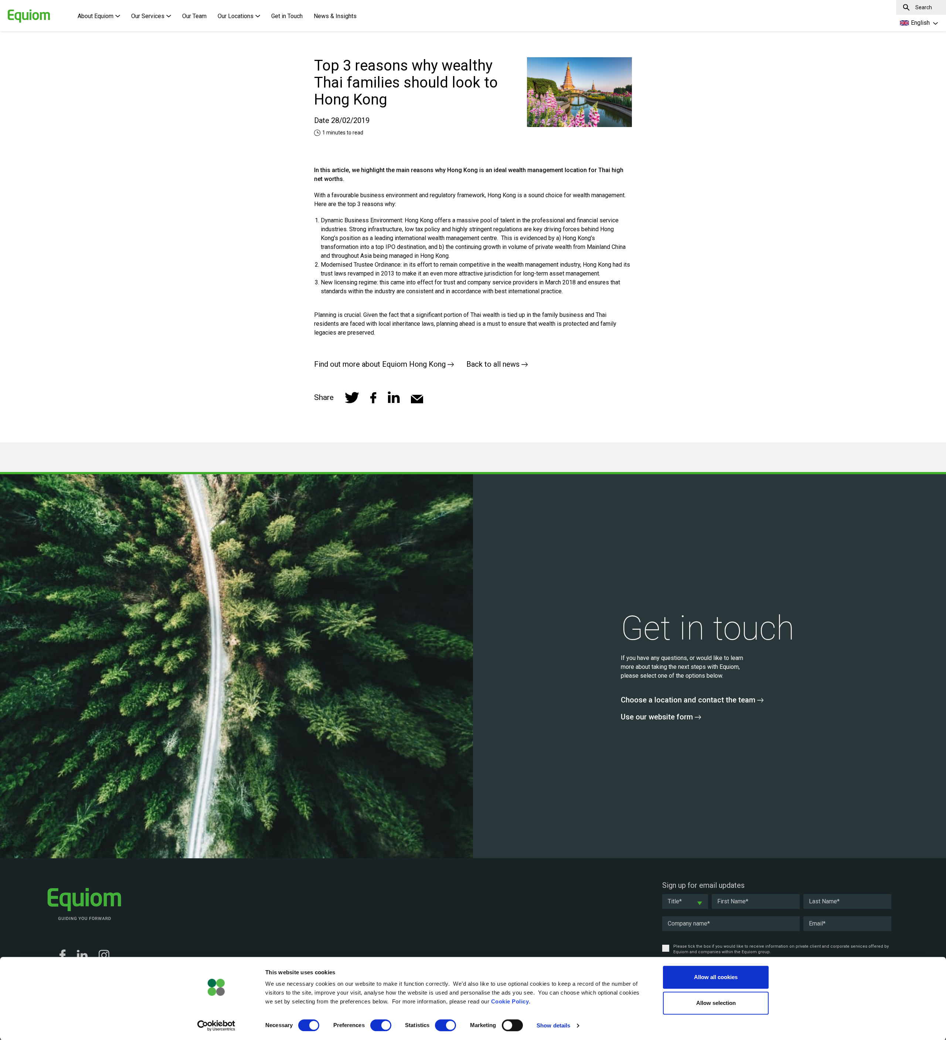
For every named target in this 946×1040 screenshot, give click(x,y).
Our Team (194, 16)
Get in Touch (287, 16)
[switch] (380, 1025)
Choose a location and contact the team (689, 699)
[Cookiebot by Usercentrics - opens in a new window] (216, 1025)
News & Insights (335, 16)
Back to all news (493, 364)
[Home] (16, 12)
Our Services (147, 16)
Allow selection (716, 1003)
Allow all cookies (716, 977)
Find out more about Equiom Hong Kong (381, 364)
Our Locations (235, 16)
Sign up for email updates (703, 885)
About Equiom (95, 16)
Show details (553, 1025)
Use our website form (658, 716)
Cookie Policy (510, 1001)
